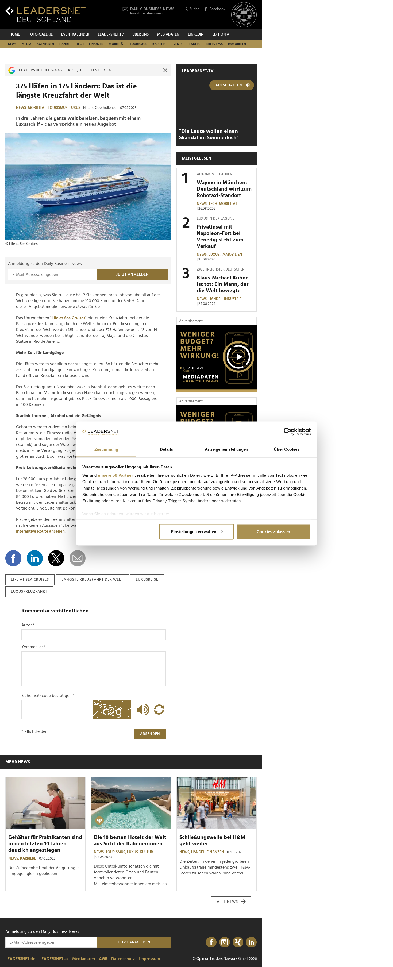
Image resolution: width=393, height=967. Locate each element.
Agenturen (45, 43)
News (12, 43)
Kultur (146, 852)
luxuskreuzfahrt (29, 592)
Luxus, (215, 254)
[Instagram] (224, 942)
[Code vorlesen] (141, 709)
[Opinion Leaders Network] (244, 15)
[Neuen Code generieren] (159, 709)
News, (22, 108)
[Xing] (238, 942)
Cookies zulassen (273, 531)
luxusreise (147, 579)
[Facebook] (211, 942)
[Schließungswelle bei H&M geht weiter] (216, 803)
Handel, (216, 299)
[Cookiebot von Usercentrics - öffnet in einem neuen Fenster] (287, 432)
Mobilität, (38, 108)
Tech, (214, 204)
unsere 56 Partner (115, 475)
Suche (194, 9)
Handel (65, 43)
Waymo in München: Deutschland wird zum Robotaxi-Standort (224, 189)
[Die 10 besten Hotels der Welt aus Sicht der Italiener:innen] (131, 803)
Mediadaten (168, 34)
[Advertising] (216, 358)
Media (26, 43)
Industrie (232, 299)
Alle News (227, 902)
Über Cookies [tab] (286, 449)
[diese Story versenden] (78, 558)
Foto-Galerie (40, 34)
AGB (103, 959)
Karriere (159, 43)
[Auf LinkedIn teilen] (35, 558)
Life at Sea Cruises (68, 318)
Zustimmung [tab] (106, 449)
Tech (80, 43)
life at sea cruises (30, 579)
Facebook (217, 9)
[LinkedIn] (251, 942)
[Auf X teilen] (56, 558)
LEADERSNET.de (20, 959)
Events (177, 43)
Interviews (214, 43)
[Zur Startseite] (45, 14)
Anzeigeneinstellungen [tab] (226, 449)
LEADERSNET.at (53, 959)
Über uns (140, 34)
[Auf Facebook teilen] (13, 558)
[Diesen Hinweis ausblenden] (165, 70)
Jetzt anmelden (132, 274)
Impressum (149, 959)
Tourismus (138, 43)
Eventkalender (75, 34)
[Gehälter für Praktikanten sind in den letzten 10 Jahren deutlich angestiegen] (45, 803)
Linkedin (196, 34)
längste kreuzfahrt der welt (92, 579)
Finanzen (96, 43)
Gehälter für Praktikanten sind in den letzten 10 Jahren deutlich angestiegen (45, 844)
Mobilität (117, 43)
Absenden (150, 734)
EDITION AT (221, 34)
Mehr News (17, 762)
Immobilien (237, 43)
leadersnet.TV (111, 34)
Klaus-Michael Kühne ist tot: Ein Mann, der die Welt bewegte (223, 284)
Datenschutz (123, 959)
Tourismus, (58, 108)
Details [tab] (166, 449)
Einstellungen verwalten (193, 531)
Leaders (194, 43)
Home (15, 34)
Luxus (74, 108)
